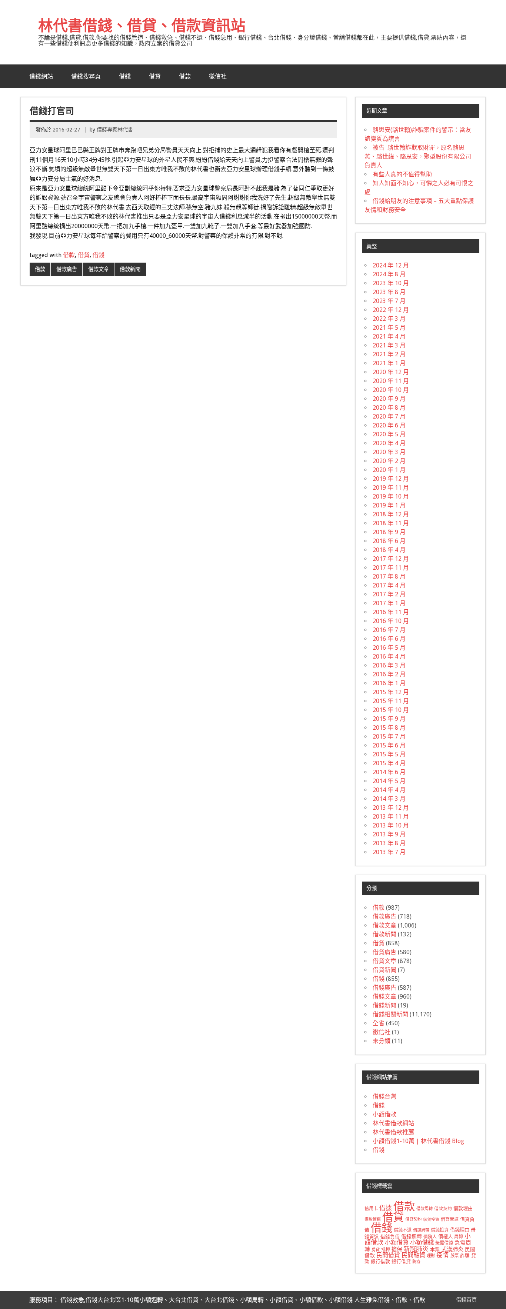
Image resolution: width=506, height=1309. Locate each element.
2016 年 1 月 (389, 683)
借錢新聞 (384, 1005)
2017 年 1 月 (389, 603)
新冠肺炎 (416, 1249)
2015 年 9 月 (389, 718)
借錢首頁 (466, 1300)
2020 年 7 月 (389, 416)
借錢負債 (390, 1236)
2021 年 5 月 (389, 327)
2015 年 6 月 (389, 745)
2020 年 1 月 (389, 469)
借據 (385, 1208)
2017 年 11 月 (391, 567)
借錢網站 (41, 76)
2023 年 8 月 (389, 292)
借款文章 (98, 269)
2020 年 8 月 (389, 407)
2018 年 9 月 (389, 532)
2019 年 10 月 (391, 496)
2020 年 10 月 (391, 389)
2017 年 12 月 (391, 558)
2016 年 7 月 (389, 629)
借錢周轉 (421, 1230)
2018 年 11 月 (391, 523)
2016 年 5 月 (389, 647)
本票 (435, 1249)
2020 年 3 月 (389, 452)
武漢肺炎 (452, 1249)
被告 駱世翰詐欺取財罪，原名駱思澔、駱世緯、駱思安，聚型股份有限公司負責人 (417, 156)
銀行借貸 (401, 1261)
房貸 (376, 1249)
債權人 (445, 1236)
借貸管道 (450, 1219)
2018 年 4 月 (389, 549)
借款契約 (443, 1208)
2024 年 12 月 (391, 265)
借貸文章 (384, 961)
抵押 (385, 1249)
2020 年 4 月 (389, 443)
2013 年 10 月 (391, 825)
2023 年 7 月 (389, 300)
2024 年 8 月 (389, 274)
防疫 (416, 1261)
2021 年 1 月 (389, 363)
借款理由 (463, 1208)
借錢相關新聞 (390, 1014)
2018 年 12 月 (391, 514)
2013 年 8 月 (389, 843)
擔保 (397, 1249)
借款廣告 (66, 269)
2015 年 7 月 (389, 736)
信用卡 (371, 1208)
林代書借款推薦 (393, 1132)
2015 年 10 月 (391, 709)
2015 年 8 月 (389, 727)
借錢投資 (440, 1230)
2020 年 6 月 (389, 425)
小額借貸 (397, 1242)
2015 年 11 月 (391, 701)
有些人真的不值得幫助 (402, 174)
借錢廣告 (384, 987)
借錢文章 (384, 996)
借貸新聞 (384, 969)
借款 (185, 76)
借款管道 (372, 1219)
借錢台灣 (384, 1096)
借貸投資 (431, 1219)
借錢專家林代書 (115, 130)
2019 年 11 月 (391, 487)
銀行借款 (380, 1261)
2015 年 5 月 (389, 754)
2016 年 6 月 (389, 638)
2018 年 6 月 (389, 540)
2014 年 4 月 (389, 789)
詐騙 (465, 1255)
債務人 (430, 1236)
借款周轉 (424, 1208)
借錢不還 (403, 1230)
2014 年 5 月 (389, 781)
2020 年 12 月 (391, 372)
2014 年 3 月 (389, 798)
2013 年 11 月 (391, 816)
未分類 (381, 1041)
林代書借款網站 (393, 1123)
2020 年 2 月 (389, 460)
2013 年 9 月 (389, 834)
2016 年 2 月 (389, 674)
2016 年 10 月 (391, 620)
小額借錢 (422, 1242)
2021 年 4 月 (389, 336)
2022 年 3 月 (389, 318)
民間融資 (413, 1255)
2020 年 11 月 (391, 380)
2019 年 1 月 (389, 505)
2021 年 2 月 (389, 354)
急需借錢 (444, 1243)
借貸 (155, 76)
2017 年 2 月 (389, 594)
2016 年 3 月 (389, 665)
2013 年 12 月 (391, 807)
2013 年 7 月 (389, 852)
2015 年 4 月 (389, 763)
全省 (379, 1023)
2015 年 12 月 (391, 692)
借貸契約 (413, 1219)
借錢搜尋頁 (86, 76)
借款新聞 (130, 269)
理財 (431, 1255)
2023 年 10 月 (391, 283)
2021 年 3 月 (389, 345)
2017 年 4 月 (389, 585)
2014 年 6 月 (389, 772)
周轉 (458, 1236)
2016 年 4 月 (389, 656)
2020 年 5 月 (389, 434)
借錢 (125, 76)
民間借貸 (388, 1255)
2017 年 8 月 (389, 576)
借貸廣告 (384, 952)
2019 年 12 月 (391, 478)
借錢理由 (459, 1230)
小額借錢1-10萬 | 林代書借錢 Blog (418, 1141)
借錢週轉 (411, 1236)
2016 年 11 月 (391, 612)
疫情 (442, 1255)
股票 (454, 1255)
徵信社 (218, 76)
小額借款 (384, 1114)
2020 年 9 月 (389, 398)
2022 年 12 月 (391, 309)
